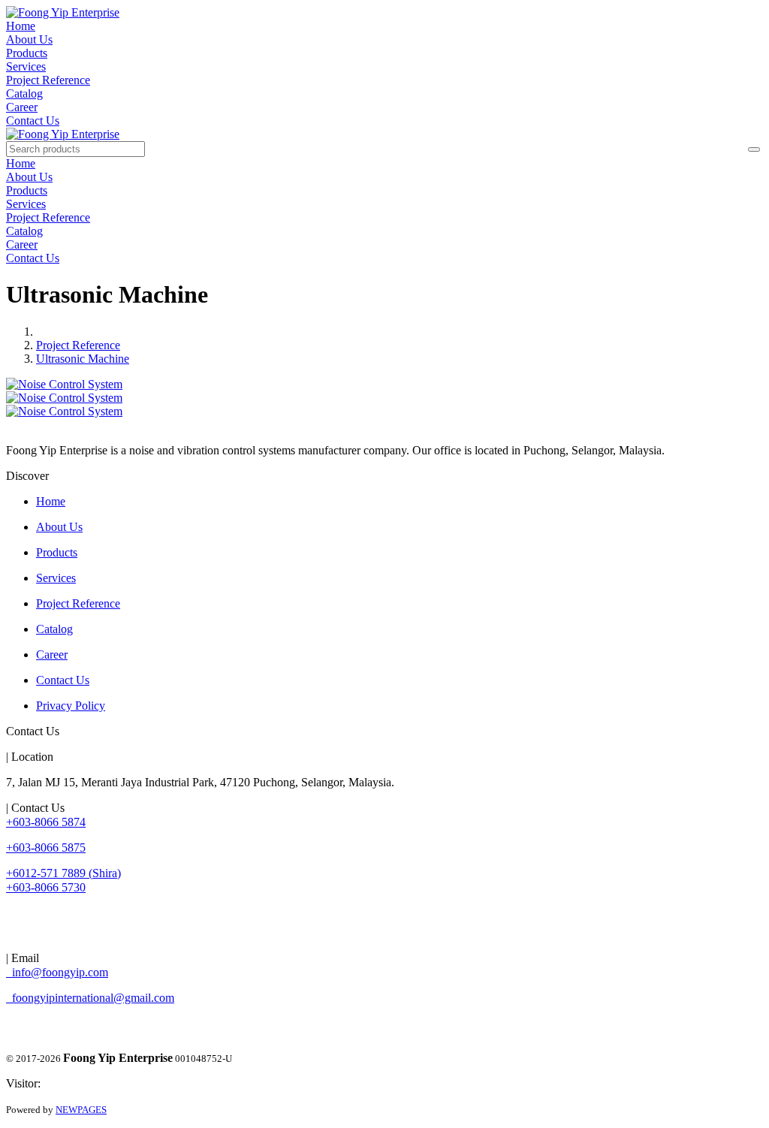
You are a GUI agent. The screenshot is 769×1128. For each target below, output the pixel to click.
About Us (29, 39)
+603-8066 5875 (46, 847)
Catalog (24, 93)
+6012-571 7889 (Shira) (63, 873)
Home (20, 26)
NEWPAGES (81, 1109)
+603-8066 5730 (46, 887)
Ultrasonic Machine (82, 358)
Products (26, 53)
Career (22, 107)
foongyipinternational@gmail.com (90, 997)
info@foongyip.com (57, 972)
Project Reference (48, 80)
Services (26, 66)
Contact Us (32, 120)
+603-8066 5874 (46, 822)
